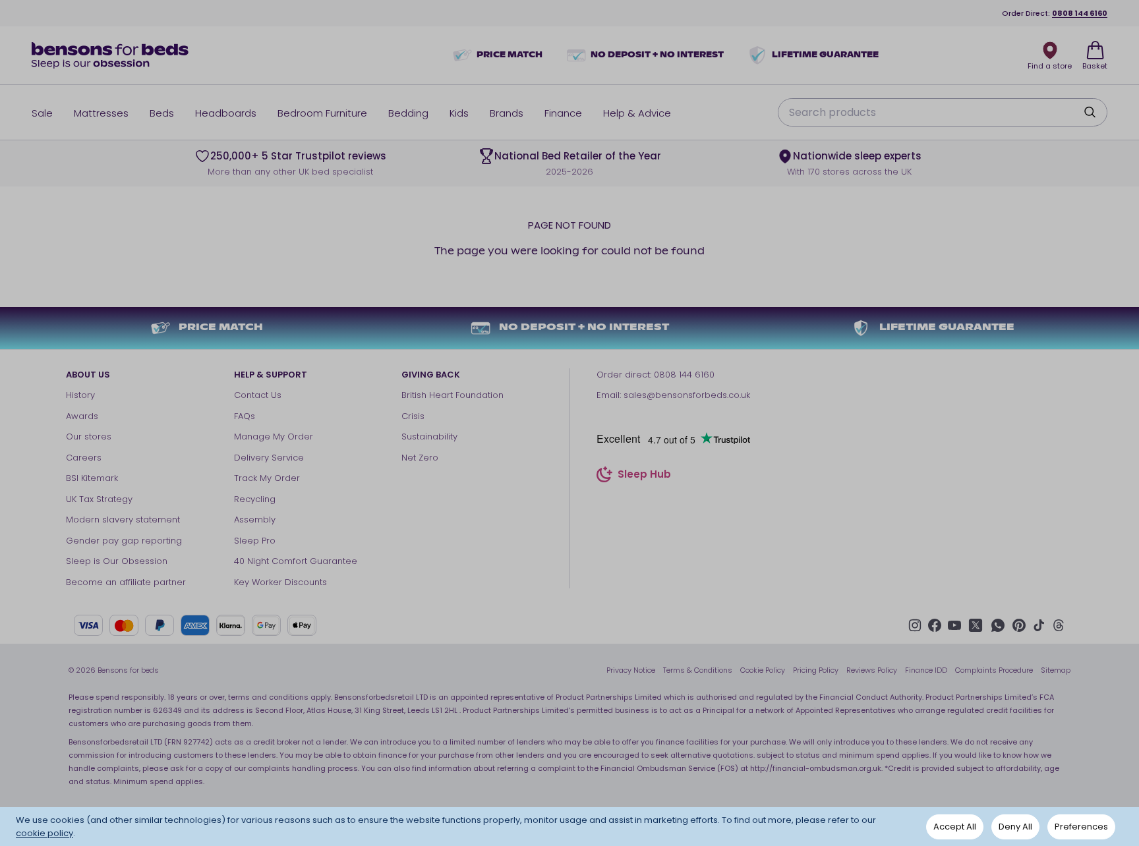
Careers (84, 457)
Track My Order (267, 478)
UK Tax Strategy (99, 499)
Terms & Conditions (697, 670)
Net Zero (419, 457)
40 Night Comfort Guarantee (295, 561)
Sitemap (1055, 670)
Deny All (1015, 826)
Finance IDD (926, 670)
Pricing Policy (815, 670)
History (80, 395)
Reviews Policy (871, 670)
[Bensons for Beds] (111, 55)
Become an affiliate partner (126, 582)
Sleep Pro (255, 540)
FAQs (244, 416)
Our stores (88, 436)
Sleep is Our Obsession (116, 561)
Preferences (1081, 826)
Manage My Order (273, 436)
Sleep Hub (644, 476)
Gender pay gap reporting (124, 540)
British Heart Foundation (452, 395)
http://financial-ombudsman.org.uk (815, 768)
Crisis (412, 416)
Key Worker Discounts (280, 582)
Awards (82, 416)
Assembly (255, 519)
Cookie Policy (762, 670)
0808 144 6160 (1079, 13)
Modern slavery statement (123, 519)
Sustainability (429, 436)
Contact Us (257, 395)
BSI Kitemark (92, 478)
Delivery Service (269, 457)
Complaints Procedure (994, 670)
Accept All (954, 826)
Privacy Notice (630, 670)
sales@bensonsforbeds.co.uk (687, 395)
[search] (1089, 112)
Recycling (255, 499)
